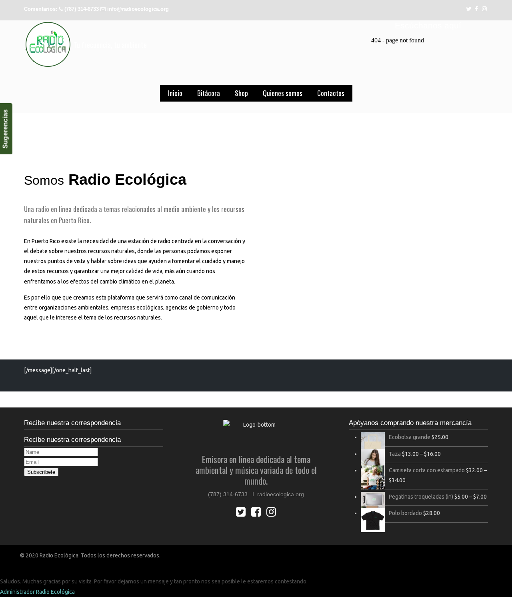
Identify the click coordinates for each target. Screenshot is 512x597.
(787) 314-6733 (81, 9)
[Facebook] (477, 9)
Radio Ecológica (48, 44)
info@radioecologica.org (138, 9)
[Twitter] (468, 9)
